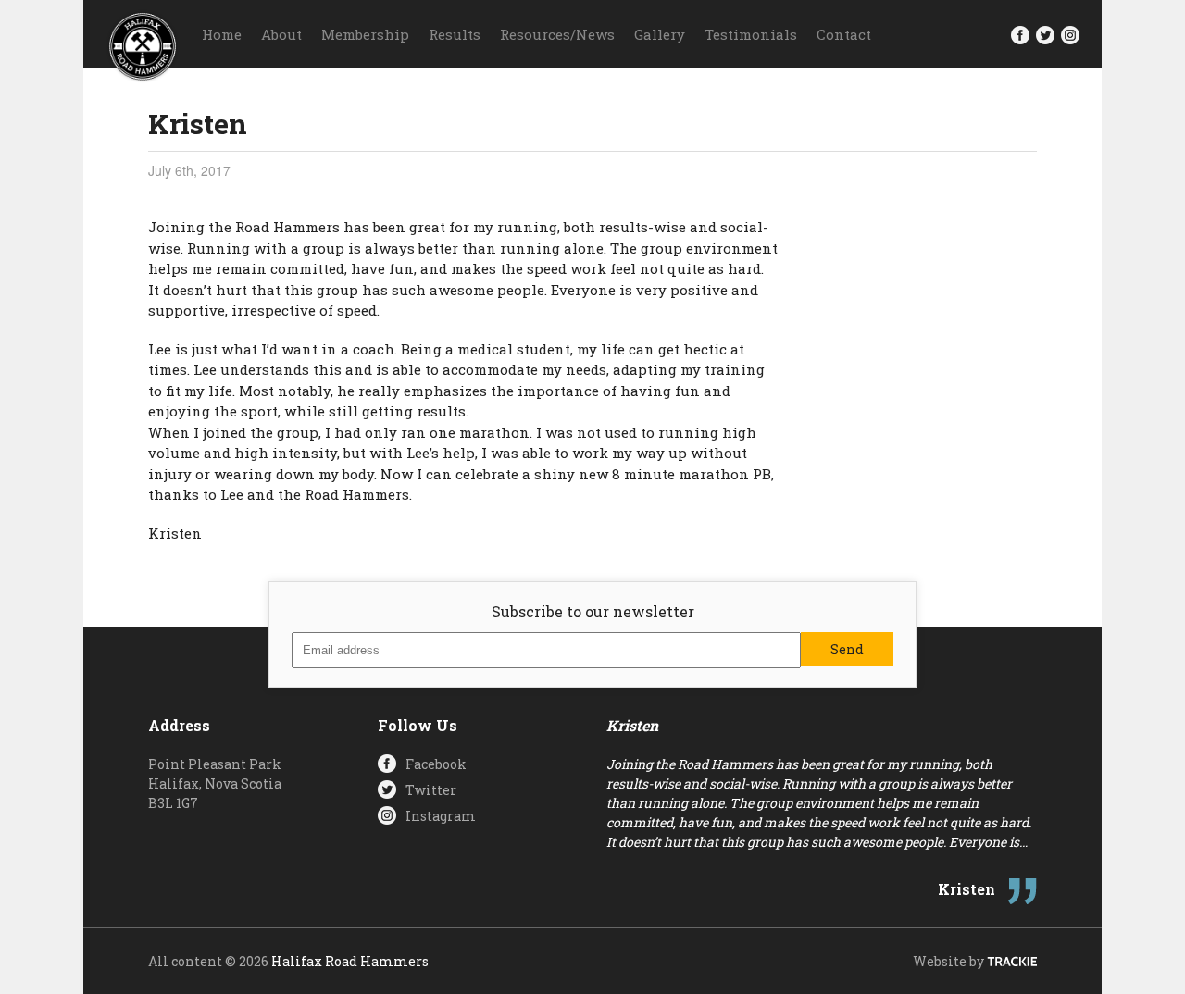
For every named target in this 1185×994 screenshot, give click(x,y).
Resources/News (557, 34)
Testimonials (751, 34)
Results (454, 34)
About (281, 34)
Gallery (659, 34)
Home (222, 34)
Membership (365, 34)
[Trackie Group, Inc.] (1012, 961)
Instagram (440, 816)
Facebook (436, 764)
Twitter (430, 790)
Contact (844, 34)
